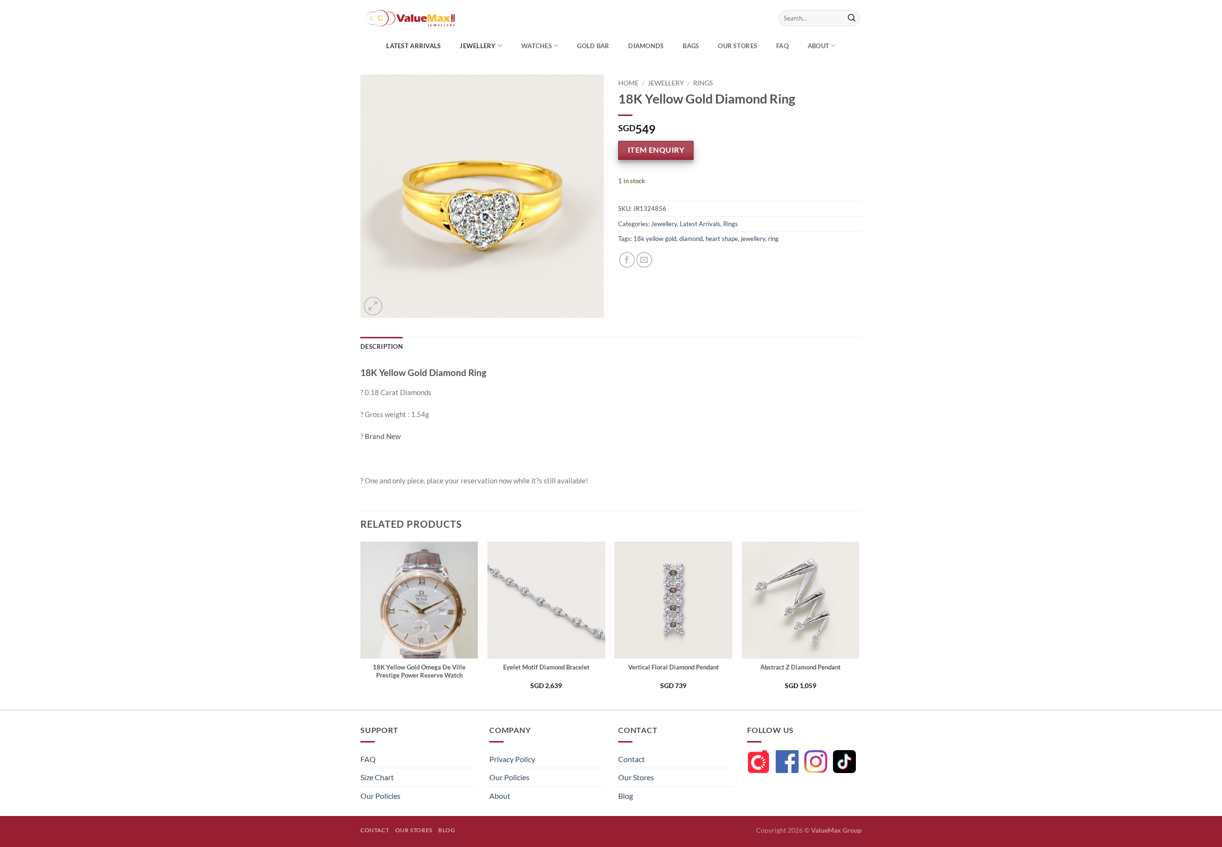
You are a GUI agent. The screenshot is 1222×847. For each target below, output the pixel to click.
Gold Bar (593, 46)
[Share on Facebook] (627, 260)
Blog (625, 795)
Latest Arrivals (413, 46)
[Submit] (851, 18)
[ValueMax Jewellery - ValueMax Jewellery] (433, 18)
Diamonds (646, 46)
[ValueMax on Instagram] (815, 761)
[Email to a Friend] (644, 260)
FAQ (782, 46)
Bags (691, 46)
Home (628, 83)
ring (773, 238)
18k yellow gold (654, 238)
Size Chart (377, 777)
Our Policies (380, 795)
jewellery (753, 238)
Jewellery (477, 46)
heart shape (722, 238)
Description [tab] (381, 346)
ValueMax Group (836, 830)
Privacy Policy (512, 758)
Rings (703, 83)
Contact (631, 758)
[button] (373, 306)
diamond (691, 238)
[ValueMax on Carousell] (758, 761)
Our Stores (636, 777)
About (818, 46)
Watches (536, 46)
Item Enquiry (656, 150)
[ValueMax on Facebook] (787, 761)
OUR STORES (737, 46)
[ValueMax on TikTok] (844, 761)
